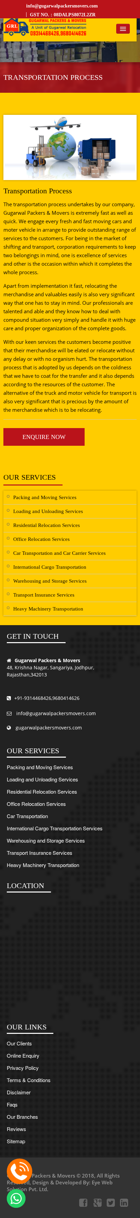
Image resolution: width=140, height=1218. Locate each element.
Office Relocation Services (41, 539)
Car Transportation (27, 815)
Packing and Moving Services (44, 497)
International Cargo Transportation (49, 567)
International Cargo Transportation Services (55, 828)
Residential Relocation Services (46, 525)
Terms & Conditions (29, 1079)
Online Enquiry (23, 1055)
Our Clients (19, 1043)
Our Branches (22, 1116)
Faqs (12, 1104)
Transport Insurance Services (43, 595)
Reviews (16, 1128)
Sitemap (16, 1141)
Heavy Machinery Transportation (48, 609)
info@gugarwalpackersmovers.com (62, 5)
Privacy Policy (23, 1067)
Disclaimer (19, 1092)
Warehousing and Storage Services (50, 581)
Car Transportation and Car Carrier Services (59, 553)
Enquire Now (44, 437)
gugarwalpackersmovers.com (48, 728)
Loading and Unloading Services (48, 511)
